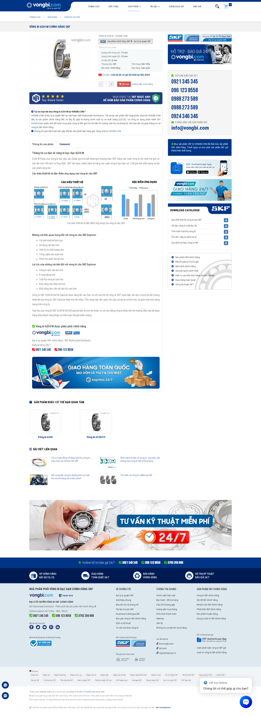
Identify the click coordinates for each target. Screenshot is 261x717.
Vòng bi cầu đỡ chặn (119, 675)
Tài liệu (154, 6)
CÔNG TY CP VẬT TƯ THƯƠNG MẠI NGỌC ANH (87, 692)
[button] (217, 6)
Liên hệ (159, 623)
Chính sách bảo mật (165, 595)
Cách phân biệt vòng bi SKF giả (211, 647)
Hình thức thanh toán (166, 614)
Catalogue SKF (176, 6)
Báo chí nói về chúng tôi (127, 604)
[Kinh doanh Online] (5, 686)
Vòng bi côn (46, 675)
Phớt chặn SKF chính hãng (209, 609)
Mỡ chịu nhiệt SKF (188, 675)
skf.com (163, 648)
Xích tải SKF (220, 675)
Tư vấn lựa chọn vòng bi (127, 627)
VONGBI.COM (115, 131)
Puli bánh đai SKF (50, 680)
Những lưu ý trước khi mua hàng (171, 627)
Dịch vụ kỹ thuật (123, 623)
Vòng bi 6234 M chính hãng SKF (49, 26)
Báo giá (197, 6)
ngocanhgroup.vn (167, 653)
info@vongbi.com (190, 128)
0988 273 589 (184, 98)
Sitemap (160, 618)
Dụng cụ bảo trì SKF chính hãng (211, 618)
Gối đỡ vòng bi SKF (171, 675)
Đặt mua (125, 84)
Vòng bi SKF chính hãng (208, 595)
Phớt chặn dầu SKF (66, 680)
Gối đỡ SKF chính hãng (207, 600)
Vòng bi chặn (104, 675)
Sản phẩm (133, 6)
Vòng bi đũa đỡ (91, 675)
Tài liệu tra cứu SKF (125, 609)
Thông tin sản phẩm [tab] (42, 144)
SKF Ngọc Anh (186, 680)
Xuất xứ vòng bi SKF (83, 680)
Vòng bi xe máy (156, 675)
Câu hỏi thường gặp (165, 604)
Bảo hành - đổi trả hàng (167, 600)
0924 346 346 (184, 116)
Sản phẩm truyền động (207, 614)
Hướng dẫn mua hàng (142, 84)
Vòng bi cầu (34, 675)
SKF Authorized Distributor (41, 606)
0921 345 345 (184, 81)
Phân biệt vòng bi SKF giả (103, 680)
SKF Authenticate (121, 680)
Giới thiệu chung (123, 600)
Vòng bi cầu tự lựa (76, 675)
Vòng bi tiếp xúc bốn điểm (138, 675)
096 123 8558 (184, 90)
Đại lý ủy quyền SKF (125, 595)
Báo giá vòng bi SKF (152, 680)
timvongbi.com (166, 643)
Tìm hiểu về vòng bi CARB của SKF (136, 475)
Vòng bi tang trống (60, 675)
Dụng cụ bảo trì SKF (205, 675)
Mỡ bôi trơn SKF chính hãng (209, 604)
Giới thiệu (113, 6)
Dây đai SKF (35, 680)
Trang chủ (93, 6)
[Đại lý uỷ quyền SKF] (56, 333)
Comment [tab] (64, 144)
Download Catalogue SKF (128, 614)
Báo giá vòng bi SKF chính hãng (131, 618)
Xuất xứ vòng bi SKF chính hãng (212, 652)
